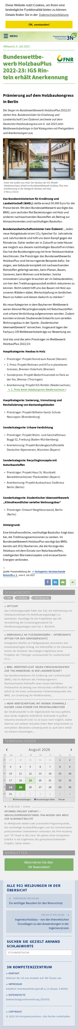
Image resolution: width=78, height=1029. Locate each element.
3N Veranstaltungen (23, 799)
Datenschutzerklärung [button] (54, 14)
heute (62, 799)
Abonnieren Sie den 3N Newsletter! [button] (39, 864)
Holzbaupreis (42, 597)
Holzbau (22, 597)
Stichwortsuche (19, 952)
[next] (71, 749)
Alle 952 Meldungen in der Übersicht (34, 887)
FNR (9, 597)
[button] (48, 582)
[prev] (6, 749)
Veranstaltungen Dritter (45, 799)
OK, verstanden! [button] (39, 24)
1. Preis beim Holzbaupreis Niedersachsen (38, 389)
